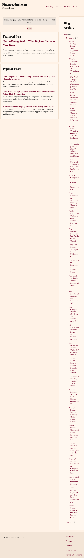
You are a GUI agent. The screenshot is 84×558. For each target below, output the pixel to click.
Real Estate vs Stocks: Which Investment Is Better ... (74, 281)
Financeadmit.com (14, 4)
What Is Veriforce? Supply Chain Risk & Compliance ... (74, 66)
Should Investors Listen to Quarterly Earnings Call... (73, 511)
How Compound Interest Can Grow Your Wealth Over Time (74, 314)
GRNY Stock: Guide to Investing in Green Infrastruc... (74, 115)
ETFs (75, 6)
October (69, 522)
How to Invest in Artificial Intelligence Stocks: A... (74, 449)
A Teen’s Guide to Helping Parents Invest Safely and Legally (28, 106)
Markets (67, 6)
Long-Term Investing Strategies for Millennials (74, 250)
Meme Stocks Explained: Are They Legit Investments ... (74, 494)
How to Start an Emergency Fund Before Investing (74, 266)
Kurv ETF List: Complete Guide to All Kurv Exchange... (74, 133)
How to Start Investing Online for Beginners (74, 480)
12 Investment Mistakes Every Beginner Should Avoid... (74, 332)
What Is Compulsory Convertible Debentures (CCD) (74, 182)
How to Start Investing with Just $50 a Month (74, 381)
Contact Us (70, 541)
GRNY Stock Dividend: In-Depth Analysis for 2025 (73, 98)
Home (29, 28)
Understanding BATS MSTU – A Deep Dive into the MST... (74, 150)
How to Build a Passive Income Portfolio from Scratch (73, 365)
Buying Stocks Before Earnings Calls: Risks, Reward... (73, 414)
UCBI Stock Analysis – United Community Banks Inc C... (74, 83)
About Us (70, 536)
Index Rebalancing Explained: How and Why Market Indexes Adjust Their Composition (29, 92)
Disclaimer (70, 546)
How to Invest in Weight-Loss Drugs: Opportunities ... (74, 396)
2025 (66, 34)
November (70, 37)
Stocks (58, 6)
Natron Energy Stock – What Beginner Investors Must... (73, 48)
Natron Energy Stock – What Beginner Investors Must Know (29, 43)
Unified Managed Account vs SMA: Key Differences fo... (74, 165)
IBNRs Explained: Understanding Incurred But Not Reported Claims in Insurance (29, 77)
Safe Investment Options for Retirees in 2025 (74, 297)
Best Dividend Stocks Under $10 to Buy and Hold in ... (74, 348)
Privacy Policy (72, 550)
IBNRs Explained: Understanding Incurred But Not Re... (74, 218)
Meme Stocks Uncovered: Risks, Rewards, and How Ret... (74, 432)
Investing (49, 6)
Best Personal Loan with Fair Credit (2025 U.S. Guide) (74, 235)
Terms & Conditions (74, 555)
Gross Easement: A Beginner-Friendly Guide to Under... (74, 200)
